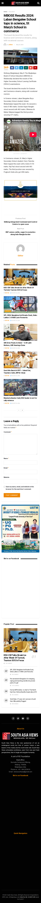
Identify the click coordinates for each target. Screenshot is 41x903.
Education (12, 11)
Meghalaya (9, 283)
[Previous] (18, 410)
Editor (11, 44)
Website (6, 477)
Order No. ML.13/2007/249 (27, 897)
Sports (8, 311)
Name (6, 458)
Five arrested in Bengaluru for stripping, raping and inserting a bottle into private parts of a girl (22, 681)
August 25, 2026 (15, 348)
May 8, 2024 (19, 44)
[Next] (22, 410)
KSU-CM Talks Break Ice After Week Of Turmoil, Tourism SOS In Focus (15, 658)
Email (6, 468)
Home (5, 11)
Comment (8, 432)
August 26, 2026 (15, 292)
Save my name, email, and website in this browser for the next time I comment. (20, 488)
